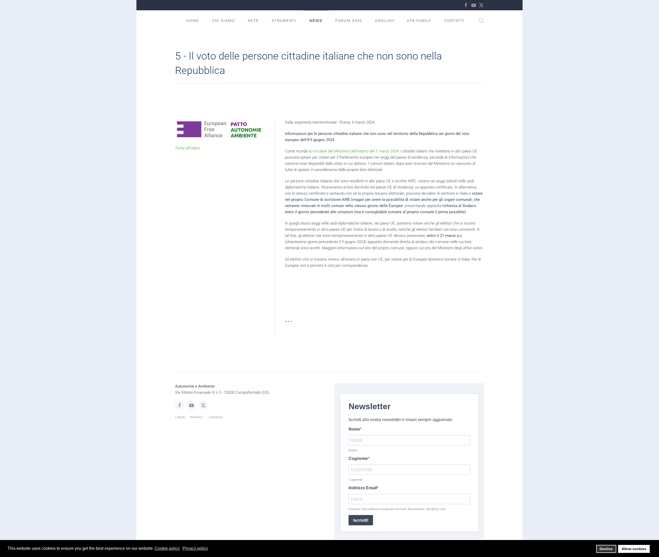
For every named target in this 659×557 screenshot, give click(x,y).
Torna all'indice (187, 148)
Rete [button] (253, 20)
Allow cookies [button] (634, 549)
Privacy (197, 417)
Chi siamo (223, 20)
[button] (481, 20)
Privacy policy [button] (195, 548)
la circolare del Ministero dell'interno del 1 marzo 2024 (353, 151)
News (315, 20)
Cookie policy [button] (167, 548)
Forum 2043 (348, 20)
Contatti (454, 20)
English (384, 20)
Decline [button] (606, 549)
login (180, 417)
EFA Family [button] (419, 20)
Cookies (216, 417)
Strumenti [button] (284, 20)
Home (192, 20)
